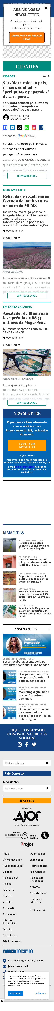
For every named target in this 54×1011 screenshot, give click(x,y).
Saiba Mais (41, 993)
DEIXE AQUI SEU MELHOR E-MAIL (27, 37)
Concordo (15, 993)
